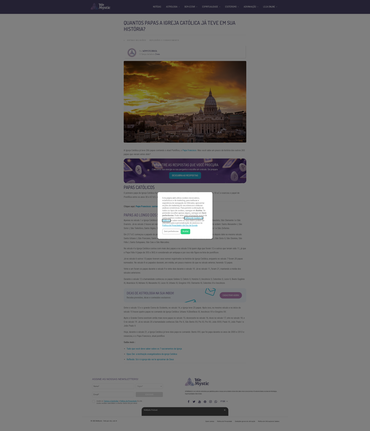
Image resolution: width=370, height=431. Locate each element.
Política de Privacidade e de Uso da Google (180, 225)
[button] (171, 231)
